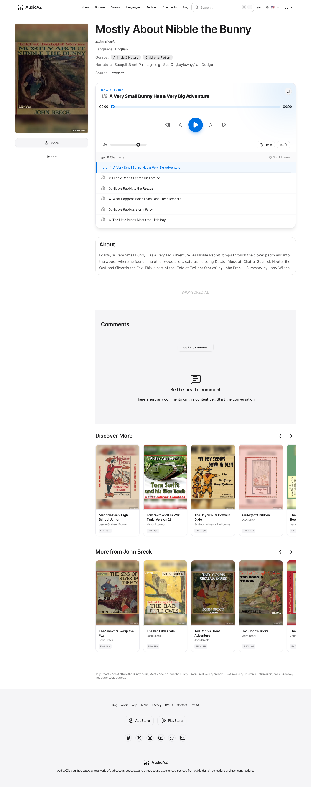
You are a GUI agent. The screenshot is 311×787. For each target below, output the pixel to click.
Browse (100, 7)
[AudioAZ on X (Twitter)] (139, 738)
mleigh (156, 64)
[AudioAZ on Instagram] (150, 738)
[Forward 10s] (211, 124)
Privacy (156, 705)
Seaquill (121, 64)
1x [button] (281, 144)
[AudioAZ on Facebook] (128, 738)
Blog (186, 7)
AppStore (142, 720)
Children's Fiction (157, 57)
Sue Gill (169, 64)
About (124, 705)
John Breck (105, 41)
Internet (117, 72)
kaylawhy (185, 64)
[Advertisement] (195, 292)
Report (52, 157)
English (121, 49)
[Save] (288, 91)
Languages (133, 7)
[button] (273, 7)
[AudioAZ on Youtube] (161, 738)
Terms (144, 705)
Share (54, 143)
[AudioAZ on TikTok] (172, 738)
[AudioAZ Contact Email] (182, 738)
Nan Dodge (203, 64)
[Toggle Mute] (104, 144)
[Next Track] (223, 124)
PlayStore (175, 720)
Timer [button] (268, 144)
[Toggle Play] (195, 125)
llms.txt (195, 705)
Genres (115, 7)
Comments (170, 7)
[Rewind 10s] (180, 124)
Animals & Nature (125, 57)
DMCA (169, 705)
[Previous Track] (167, 124)
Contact (182, 705)
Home (85, 7)
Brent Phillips (139, 64)
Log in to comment (195, 347)
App (134, 705)
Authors (151, 7)
